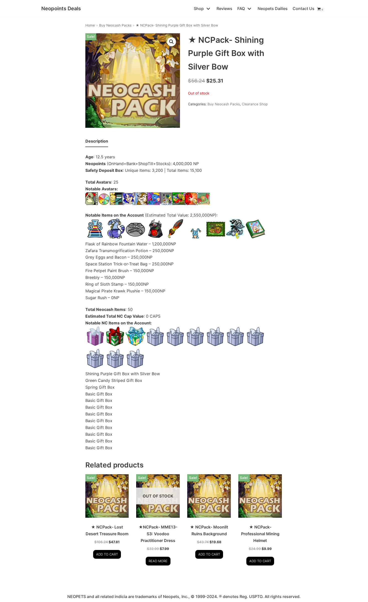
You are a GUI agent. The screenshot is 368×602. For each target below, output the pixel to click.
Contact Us (303, 8)
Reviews (224, 8)
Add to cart (107, 554)
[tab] (96, 141)
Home (90, 25)
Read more (158, 561)
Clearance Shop (255, 104)
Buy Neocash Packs (115, 25)
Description (96, 141)
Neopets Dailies (273, 8)
